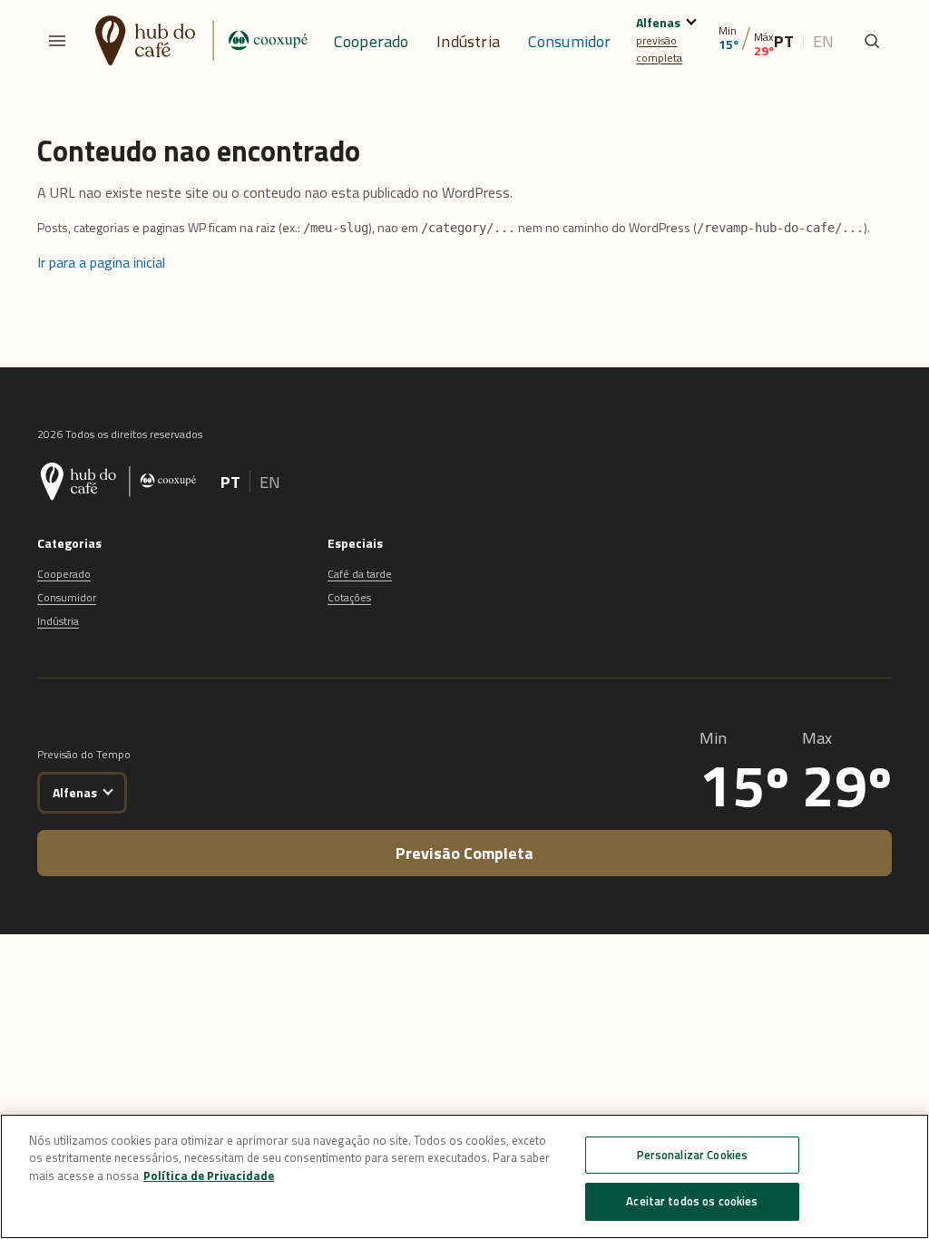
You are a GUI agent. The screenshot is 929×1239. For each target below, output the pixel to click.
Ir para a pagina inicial (101, 262)
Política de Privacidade (208, 1175)
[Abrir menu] (57, 41)
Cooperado (371, 41)
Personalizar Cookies (692, 1155)
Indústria (468, 41)
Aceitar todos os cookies (692, 1201)
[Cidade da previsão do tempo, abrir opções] (107, 790)
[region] (464, 1176)
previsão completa (659, 49)
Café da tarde (360, 573)
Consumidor (569, 41)
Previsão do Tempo (84, 754)
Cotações (349, 597)
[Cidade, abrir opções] (692, 19)
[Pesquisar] (872, 41)
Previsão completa (464, 853)
